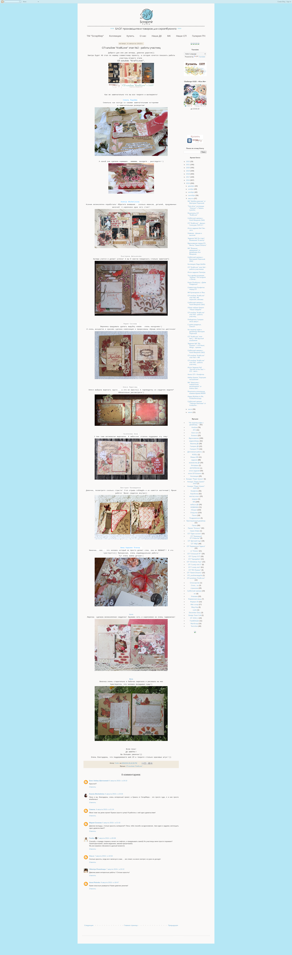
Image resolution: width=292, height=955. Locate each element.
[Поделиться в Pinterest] (151, 763)
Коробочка (194, 494)
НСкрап (194, 510)
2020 (188, 168)
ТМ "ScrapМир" (95, 36)
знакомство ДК (194, 463)
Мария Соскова (130, 324)
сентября (192, 195)
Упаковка (194, 596)
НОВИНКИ (194, 507)
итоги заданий (194, 471)
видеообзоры (194, 441)
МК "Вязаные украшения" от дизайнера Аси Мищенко (194, 251)
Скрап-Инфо (194, 531)
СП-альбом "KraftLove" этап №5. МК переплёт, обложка (196, 297)
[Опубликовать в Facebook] (149, 763)
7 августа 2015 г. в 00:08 (107, 838)
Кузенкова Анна (131, 434)
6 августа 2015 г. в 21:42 (111, 823)
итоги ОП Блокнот (194, 473)
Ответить (92, 787)
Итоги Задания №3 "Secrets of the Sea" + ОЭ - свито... (196, 369)
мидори (195, 499)
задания (194, 460)
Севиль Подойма (130, 100)
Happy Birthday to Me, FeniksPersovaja (196, 397)
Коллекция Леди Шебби (196, 264)
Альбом (194, 427)
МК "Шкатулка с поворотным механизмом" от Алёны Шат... (194, 385)
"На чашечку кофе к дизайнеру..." (196, 424)
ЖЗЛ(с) (194, 454)
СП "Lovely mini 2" (194, 564)
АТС (194, 430)
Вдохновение (194, 438)
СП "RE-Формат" (195, 570)
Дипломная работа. (194, 452)
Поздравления (194, 518)
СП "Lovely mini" (194, 567)
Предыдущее (173, 925)
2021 (188, 164)
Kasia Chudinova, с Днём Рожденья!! (197, 283)
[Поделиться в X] (147, 763)
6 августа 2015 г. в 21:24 (105, 809)
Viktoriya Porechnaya (97, 869)
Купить (130, 36)
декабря (191, 186)
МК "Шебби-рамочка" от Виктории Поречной (197, 202)
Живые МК (194, 457)
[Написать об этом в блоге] (145, 763)
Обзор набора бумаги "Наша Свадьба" (196, 308)
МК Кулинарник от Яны (196, 292)
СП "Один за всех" (194, 533)
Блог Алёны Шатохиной (99, 781)
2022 (188, 161)
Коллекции (115, 36)
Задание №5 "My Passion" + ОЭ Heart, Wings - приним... (196, 345)
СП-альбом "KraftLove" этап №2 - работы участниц (196, 362)
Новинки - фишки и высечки (195, 234)
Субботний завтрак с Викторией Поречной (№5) (196, 259)
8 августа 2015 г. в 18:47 (110, 882)
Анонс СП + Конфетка (196, 374)
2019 (188, 171)
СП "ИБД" (194, 544)
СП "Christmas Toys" (194, 562)
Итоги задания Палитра (196, 272)
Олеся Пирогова (130, 387)
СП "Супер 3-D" (194, 556)
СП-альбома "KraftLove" (134, 766)
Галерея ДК (194, 446)
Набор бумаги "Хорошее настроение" (197, 378)
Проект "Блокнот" (194, 528)
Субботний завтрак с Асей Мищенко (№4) (196, 303)
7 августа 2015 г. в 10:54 (104, 856)
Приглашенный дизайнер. (196, 521)
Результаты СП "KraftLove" (193, 214)
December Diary (195, 612)
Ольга (91, 856)
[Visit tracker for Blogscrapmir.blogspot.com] (195, 632)
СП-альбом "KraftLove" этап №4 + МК (196, 356)
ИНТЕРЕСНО (195, 468)
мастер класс (194, 496)
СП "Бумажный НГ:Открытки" (196, 537)
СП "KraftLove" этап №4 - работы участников (197, 268)
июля (190, 409)
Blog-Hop (194, 607)
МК (169, 36)
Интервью (194, 465)
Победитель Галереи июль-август (195, 320)
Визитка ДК (194, 443)
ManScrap (194, 623)
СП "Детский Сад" (194, 541)
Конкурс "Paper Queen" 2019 (196, 483)
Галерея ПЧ (198, 36)
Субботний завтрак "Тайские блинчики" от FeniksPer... (197, 403)
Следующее (88, 925)
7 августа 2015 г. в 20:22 (115, 869)
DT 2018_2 (194, 618)
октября (191, 192)
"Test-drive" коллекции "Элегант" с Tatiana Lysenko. (196, 208)
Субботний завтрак (194, 591)
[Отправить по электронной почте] (143, 763)
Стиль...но (195, 585)
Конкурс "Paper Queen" (194, 479)
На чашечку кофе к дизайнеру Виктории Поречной (196, 331)
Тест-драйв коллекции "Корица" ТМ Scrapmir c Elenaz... (197, 277)
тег (195, 594)
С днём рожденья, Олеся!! (194, 325)
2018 (188, 174)
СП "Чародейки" (194, 559)
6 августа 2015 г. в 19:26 (114, 794)
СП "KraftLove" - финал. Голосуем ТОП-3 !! (196, 224)
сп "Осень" (194, 551)
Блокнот (194, 435)
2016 (188, 180)
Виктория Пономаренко (130, 488)
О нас (143, 36)
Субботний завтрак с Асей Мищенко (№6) (196, 219)
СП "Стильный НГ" (194, 554)
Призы (194, 525)
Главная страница (131, 925)
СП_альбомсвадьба (194, 575)
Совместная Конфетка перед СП (196, 288)
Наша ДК (157, 36)
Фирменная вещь (194, 599)
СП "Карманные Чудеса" (196, 546)
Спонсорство (195, 583)
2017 (188, 177)
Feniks (91, 838)
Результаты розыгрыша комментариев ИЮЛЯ (196, 392)
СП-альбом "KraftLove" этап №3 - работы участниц (196, 314)
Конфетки (194, 491)
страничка (194, 588)
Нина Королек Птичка (130, 548)
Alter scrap (194, 604)
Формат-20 (194, 602)
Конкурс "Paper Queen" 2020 (196, 487)
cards (195, 610)
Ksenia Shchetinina (130, 202)
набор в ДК (194, 504)
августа (191, 198)
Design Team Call (194, 615)
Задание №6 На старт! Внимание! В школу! (196, 239)
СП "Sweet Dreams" (194, 573)
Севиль (92, 809)
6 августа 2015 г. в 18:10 (118, 781)
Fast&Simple (194, 621)
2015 (188, 183)
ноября (191, 189)
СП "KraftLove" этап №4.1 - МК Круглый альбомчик (196, 338)
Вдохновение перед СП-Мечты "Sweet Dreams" (197, 244)
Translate (201, 57)
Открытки (193, 513)
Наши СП (181, 36)
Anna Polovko (94, 882)
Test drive (194, 626)
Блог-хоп (195, 433)
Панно (194, 515)
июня (190, 412)
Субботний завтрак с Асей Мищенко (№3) (196, 351)
